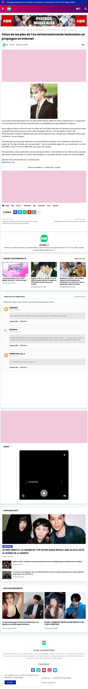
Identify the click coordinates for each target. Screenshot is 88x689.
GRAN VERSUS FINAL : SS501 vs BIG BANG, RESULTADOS (30, 2)
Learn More (18, 677)
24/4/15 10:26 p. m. (15, 310)
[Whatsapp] (25, 212)
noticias (41, 206)
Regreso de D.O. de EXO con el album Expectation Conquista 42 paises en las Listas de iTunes (43, 281)
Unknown (13, 308)
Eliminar (23, 321)
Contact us (45, 678)
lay (34, 206)
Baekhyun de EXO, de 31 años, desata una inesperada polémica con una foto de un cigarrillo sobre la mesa (72, 281)
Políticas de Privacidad (62, 678)
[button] (82, 2)
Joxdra (43, 244)
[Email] (34, 212)
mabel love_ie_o (17, 354)
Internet (27, 206)
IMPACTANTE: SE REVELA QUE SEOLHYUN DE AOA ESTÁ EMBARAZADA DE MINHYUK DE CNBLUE (47, 562)
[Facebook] (15, 212)
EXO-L (19, 206)
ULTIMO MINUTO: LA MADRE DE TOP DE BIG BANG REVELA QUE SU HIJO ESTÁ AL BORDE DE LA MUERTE (43, 551)
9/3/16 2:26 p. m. (14, 356)
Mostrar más (80, 259)
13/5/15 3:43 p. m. (14, 332)
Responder (14, 321)
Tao (48, 206)
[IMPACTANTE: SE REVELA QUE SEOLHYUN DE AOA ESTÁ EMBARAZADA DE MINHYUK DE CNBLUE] (6, 565)
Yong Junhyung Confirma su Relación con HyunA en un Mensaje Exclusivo (20, 623)
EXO (12, 206)
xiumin (9, 30)
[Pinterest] (29, 212)
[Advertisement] (44, 427)
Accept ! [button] (10, 682)
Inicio (4, 30)
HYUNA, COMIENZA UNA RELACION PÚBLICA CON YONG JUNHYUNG (64, 623)
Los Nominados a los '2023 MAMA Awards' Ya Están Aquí (14, 279)
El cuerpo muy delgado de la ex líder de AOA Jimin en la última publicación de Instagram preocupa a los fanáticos (48, 573)
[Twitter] (20, 212)
